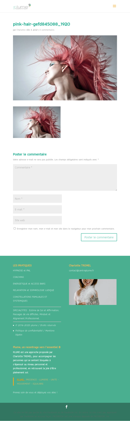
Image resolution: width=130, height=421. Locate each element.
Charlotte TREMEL (22, 356)
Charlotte (20, 30)
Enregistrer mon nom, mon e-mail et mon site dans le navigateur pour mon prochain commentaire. (66, 229)
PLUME (20, 380)
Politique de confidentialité (28, 331)
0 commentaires (46, 30)
